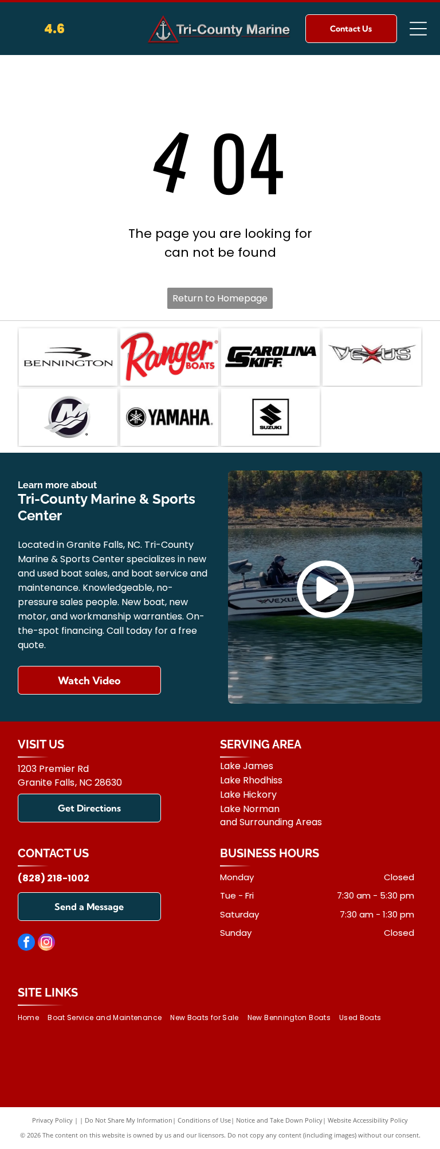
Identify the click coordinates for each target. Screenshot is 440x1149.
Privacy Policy (52, 1120)
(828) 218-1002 (53, 878)
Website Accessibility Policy (368, 1120)
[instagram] (46, 944)
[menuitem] (33, 1018)
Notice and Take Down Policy (279, 1120)
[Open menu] (418, 28)
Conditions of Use (204, 1120)
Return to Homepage (220, 298)
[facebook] (26, 944)
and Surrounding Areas (271, 822)
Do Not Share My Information (128, 1120)
